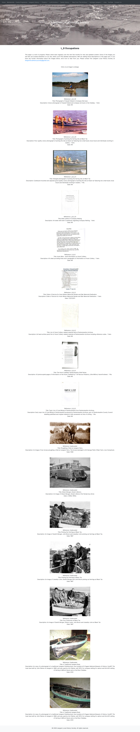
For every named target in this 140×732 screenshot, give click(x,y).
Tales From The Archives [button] (79, 2)
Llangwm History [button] (34, 2)
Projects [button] (44, 2)
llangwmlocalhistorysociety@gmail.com (37, 60)
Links (105, 2)
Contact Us (117, 2)
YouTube (110, 2)
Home (4, 2)
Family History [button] (65, 2)
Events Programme (21, 2)
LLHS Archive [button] (53, 2)
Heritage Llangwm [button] (95, 2)
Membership (10, 2)
